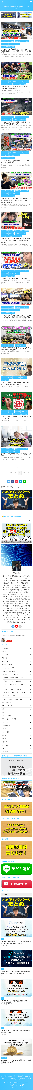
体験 (23, 165)
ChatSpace (3, 167)
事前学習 (25, 319)
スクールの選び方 (11, 1078)
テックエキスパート (19, 56)
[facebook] (12, 481)
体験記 (10, 90)
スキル (2, 93)
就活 (24, 125)
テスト (25, 282)
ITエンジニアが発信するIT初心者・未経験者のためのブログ (16, 1082)
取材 (8, 353)
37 (24, 473)
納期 (29, 165)
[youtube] (16, 626)
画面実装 (11, 205)
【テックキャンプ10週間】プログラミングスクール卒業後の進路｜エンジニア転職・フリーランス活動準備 (16, 51)
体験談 (17, 125)
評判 (13, 244)
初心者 (21, 282)
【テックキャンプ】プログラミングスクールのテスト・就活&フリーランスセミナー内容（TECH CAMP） (16, 240)
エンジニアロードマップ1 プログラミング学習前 (13, 1075)
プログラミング (24, 457)
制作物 (26, 165)
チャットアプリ (4, 205)
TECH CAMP (27, 127)
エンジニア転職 (19, 54)
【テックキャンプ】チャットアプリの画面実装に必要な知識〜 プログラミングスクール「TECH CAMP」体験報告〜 (16, 200)
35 (15, 473)
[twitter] (8, 481)
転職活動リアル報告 (8, 1076)
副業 (6, 56)
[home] (20, 626)
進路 (27, 54)
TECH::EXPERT (10, 56)
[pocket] (16, 481)
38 (28, 473)
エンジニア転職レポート (21, 1078)
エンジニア (12, 125)
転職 (20, 129)
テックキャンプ (9, 58)
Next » (16, 467)
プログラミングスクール (11, 92)
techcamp (3, 92)
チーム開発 (28, 92)
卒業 (25, 54)
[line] (24, 481)
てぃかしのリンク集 (12, 1079)
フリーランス (12, 54)
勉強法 (20, 319)
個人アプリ (11, 127)
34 (11, 473)
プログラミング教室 (9, 459)
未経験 (21, 125)
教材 (18, 319)
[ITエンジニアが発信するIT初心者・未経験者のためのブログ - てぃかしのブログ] (20, 481)
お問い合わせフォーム (22, 1079)
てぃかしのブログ (16, 8)
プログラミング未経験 (19, 459)
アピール (14, 93)
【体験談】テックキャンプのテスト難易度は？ (15, 278)
